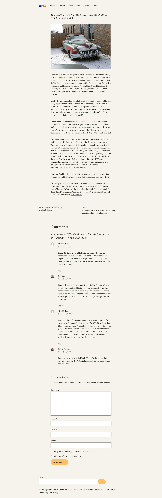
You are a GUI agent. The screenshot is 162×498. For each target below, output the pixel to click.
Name (54, 419)
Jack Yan (61, 276)
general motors (101, 213)
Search (42, 477)
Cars (61, 207)
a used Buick (76, 194)
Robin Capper (64, 349)
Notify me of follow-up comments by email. (71, 451)
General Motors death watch (70, 77)
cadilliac (85, 210)
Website (54, 440)
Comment (55, 390)
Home (52, 5)
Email (54, 429)
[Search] (102, 481)
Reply (60, 270)
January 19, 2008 (64, 246)
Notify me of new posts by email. (67, 456)
